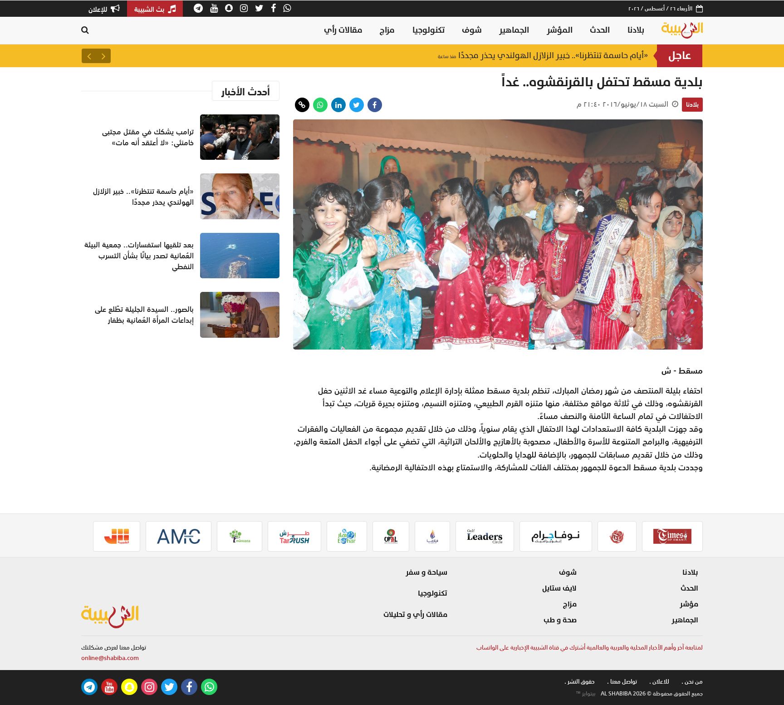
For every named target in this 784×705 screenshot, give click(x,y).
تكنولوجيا (428, 30)
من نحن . (692, 681)
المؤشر (560, 30)
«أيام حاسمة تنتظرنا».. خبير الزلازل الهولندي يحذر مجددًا (543, 56)
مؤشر (689, 604)
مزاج (387, 30)
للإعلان (98, 9)
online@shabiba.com (110, 658)
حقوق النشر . (579, 681)
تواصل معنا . (622, 681)
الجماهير (514, 30)
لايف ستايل (559, 588)
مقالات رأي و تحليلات (415, 615)
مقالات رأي (343, 30)
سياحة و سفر (426, 572)
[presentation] (103, 56)
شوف (472, 30)
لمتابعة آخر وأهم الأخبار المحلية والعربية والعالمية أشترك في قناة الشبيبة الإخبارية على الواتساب (589, 647)
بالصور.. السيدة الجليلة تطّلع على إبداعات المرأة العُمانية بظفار (144, 314)
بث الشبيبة (150, 9)
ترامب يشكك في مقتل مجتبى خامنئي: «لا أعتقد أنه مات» (148, 137)
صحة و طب (560, 620)
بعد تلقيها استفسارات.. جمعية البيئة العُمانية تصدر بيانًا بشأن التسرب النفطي (139, 255)
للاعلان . (659, 681)
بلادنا (635, 30)
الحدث (600, 30)
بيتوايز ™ (586, 694)
